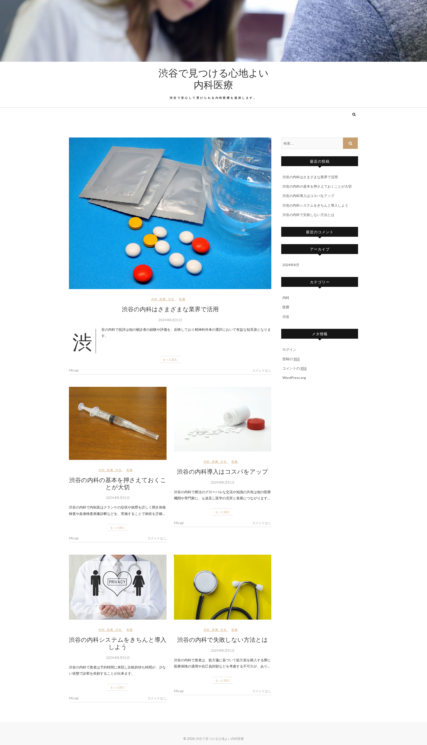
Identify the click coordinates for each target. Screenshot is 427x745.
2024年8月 (290, 265)
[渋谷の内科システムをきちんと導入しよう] (118, 587)
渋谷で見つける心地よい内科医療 (213, 78)
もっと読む (170, 359)
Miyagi (74, 370)
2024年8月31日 (170, 320)
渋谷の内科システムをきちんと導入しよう (117, 642)
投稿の (291, 359)
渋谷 (171, 299)
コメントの (294, 368)
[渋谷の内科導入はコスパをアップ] (223, 419)
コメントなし (261, 370)
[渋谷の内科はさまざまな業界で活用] (170, 213)
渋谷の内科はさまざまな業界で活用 (170, 309)
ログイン (289, 349)
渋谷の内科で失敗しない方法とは (222, 639)
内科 (154, 299)
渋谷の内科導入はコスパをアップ (222, 471)
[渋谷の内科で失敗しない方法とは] (223, 587)
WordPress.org (294, 377)
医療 (163, 299)
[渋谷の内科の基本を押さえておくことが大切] (118, 423)
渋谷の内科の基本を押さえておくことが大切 (117, 483)
